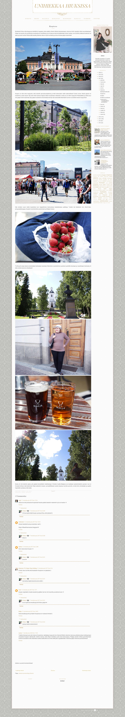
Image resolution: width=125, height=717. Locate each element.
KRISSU (36, 18)
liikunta (99, 188)
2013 (100, 122)
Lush (107, 190)
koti (100, 187)
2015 (100, 118)
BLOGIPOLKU (67, 18)
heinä (101, 90)
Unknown (21, 522)
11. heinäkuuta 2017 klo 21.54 (29, 500)
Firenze (100, 179)
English (100, 178)
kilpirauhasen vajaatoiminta (106, 186)
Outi (20, 590)
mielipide (101, 193)
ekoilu (110, 176)
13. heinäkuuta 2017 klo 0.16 (44, 568)
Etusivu (53, 670)
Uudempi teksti (19, 670)
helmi (101, 112)
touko (101, 106)
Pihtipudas (104, 195)
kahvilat (100, 184)
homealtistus (109, 181)
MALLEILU (45, 18)
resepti (100, 196)
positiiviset (95, 196)
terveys (110, 197)
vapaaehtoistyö (96, 202)
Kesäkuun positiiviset (105, 97)
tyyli (106, 199)
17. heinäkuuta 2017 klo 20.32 (37, 622)
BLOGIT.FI (77, 18)
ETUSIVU (28, 18)
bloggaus (104, 175)
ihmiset (102, 183)
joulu (101, 80)
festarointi (109, 178)
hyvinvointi (95, 183)
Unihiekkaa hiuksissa (62, 5)
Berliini (100, 175)
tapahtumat (105, 197)
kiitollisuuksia (96, 186)
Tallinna (95, 197)
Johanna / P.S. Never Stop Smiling (28, 568)
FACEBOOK (87, 18)
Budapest (95, 176)
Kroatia (107, 187)
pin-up (110, 195)
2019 (100, 74)
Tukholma (95, 199)
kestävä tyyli (109, 184)
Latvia (94, 188)
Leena (20, 633)
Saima (20, 546)
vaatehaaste (96, 201)
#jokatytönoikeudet (104, 91)
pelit (100, 195)
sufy (20, 500)
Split (111, 196)
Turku (103, 199)
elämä (95, 178)
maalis (102, 110)
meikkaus (95, 193)
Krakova (103, 187)
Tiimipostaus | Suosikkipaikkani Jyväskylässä (104, 101)
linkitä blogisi (108, 188)
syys (101, 86)
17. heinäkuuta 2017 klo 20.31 (37, 557)
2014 (100, 120)
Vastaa (20, 504)
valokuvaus (104, 201)
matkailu (28, 492)
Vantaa (110, 201)
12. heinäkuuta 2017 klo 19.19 (32, 522)
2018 (100, 76)
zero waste (108, 202)
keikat (104, 184)
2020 (100, 72)
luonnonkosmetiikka (97, 190)
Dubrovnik (106, 176)
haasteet (95, 181)
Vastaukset (23, 508)
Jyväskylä (95, 184)
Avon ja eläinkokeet (105, 140)
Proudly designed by (86, 710)
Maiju (20, 611)
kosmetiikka (96, 187)
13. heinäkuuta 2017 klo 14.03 (30, 611)
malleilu (110, 190)
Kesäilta (102, 95)
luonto (103, 190)
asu (97, 175)
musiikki (110, 193)
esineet (105, 178)
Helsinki (104, 181)
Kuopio (23, 492)
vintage (104, 202)
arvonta (94, 175)
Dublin (101, 176)
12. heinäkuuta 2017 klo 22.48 (30, 546)
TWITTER (97, 18)
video (101, 202)
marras (102, 82)
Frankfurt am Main (107, 179)
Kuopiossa (102, 93)
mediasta (110, 192)
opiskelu (95, 195)
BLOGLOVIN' (56, 18)
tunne (99, 199)
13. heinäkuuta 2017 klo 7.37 (29, 590)
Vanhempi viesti (86, 670)
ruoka (103, 196)
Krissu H (24, 511)
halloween (100, 181)
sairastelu (108, 196)
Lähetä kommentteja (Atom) (25, 673)
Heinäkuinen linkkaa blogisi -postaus (105, 129)
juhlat (110, 183)
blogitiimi (109, 175)
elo (101, 88)
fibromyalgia (95, 179)
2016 (100, 116)
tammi (102, 114)
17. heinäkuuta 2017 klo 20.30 (37, 511)
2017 (100, 78)
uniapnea (110, 199)
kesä (101, 104)
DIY (98, 176)
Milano (106, 193)
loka (101, 84)
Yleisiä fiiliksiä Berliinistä (106, 150)
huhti (101, 108)
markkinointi (95, 192)
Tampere (100, 197)
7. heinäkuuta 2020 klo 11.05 (30, 633)
